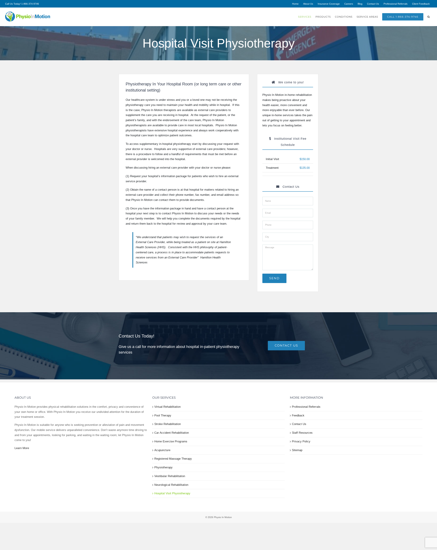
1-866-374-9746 (30, 3)
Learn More (22, 448)
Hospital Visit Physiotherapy (172, 493)
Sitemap (297, 450)
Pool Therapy (162, 415)
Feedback (298, 415)
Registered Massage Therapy (173, 458)
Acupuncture (162, 450)
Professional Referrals (306, 406)
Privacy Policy (301, 441)
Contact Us (299, 424)
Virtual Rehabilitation (167, 406)
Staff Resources (302, 432)
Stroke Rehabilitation (167, 424)
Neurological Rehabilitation (171, 484)
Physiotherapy (163, 467)
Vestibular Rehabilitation (169, 476)
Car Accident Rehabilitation (171, 432)
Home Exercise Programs (170, 441)
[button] (428, 17)
